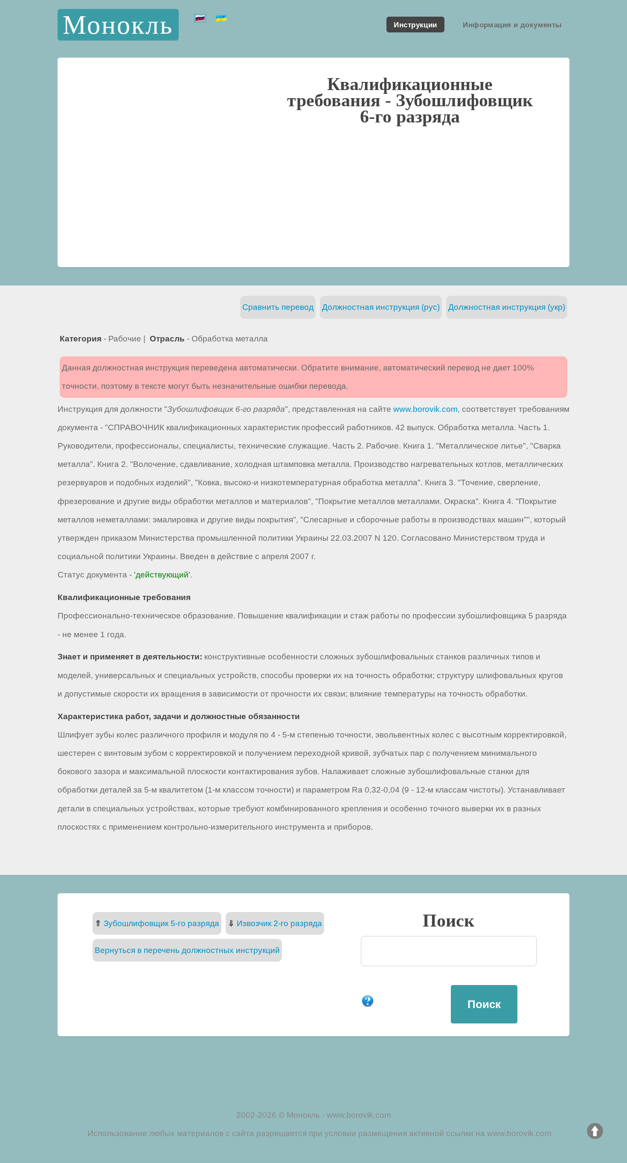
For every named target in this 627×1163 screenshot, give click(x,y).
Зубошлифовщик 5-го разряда (161, 923)
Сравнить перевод (278, 307)
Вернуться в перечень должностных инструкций (187, 950)
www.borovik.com (425, 409)
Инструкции (415, 24)
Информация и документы (512, 24)
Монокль (118, 24)
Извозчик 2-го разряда (279, 923)
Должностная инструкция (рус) (381, 307)
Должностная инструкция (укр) (506, 307)
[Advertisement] (313, 195)
